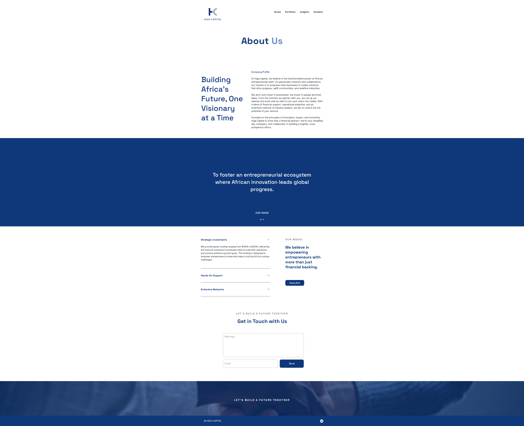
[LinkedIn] (321, 421)
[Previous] (8, 182)
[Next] (515, 182)
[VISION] (260, 219)
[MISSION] (263, 219)
